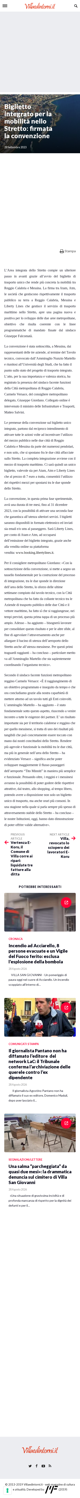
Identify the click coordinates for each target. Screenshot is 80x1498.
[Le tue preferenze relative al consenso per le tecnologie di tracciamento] (7, 1490)
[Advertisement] (40, 52)
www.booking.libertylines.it (34, 552)
